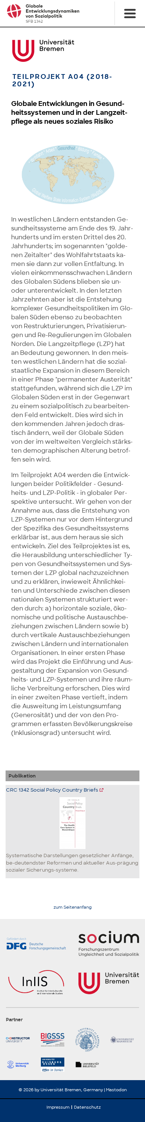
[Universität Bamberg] (89, 1040)
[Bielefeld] (89, 1065)
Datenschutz (87, 1107)
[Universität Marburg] (20, 1065)
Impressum (58, 1107)
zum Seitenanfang (73, 907)
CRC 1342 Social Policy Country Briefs (52, 790)
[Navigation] (130, 13)
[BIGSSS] (55, 1040)
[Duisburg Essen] (55, 1065)
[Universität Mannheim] (124, 1040)
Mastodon (116, 1089)
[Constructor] (20, 1040)
